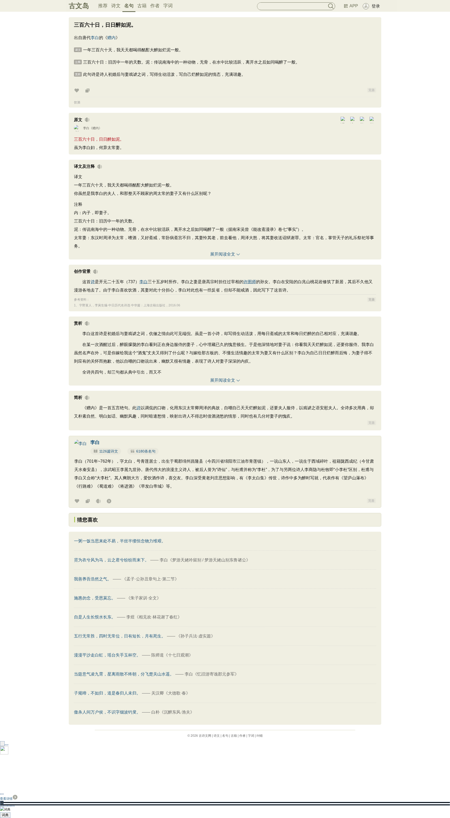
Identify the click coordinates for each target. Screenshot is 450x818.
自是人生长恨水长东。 (95, 617)
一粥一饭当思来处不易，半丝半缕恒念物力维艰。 (120, 541)
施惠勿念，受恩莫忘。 (95, 598)
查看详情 (6, 799)
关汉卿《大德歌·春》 (170, 693)
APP (353, 6)
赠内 (111, 37)
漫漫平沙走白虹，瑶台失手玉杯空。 (107, 655)
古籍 (142, 5)
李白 (95, 37)
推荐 (103, 5)
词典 (5, 815)
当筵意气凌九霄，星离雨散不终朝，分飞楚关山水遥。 (124, 674)
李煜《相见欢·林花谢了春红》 (154, 617)
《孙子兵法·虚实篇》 (195, 636)
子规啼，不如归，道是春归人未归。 (107, 693)
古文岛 (79, 6)
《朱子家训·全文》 (143, 598)
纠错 (260, 736)
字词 (168, 5)
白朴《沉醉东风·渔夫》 (172, 712)
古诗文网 (205, 736)
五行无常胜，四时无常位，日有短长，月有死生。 (120, 636)
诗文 (116, 5)
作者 (155, 5)
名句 (129, 5)
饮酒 (77, 102)
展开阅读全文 (222, 254)
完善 (371, 90)
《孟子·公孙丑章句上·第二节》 (150, 579)
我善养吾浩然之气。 (92, 579)
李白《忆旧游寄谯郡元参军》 (212, 674)
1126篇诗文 (108, 451)
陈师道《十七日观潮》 (172, 655)
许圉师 (249, 282)
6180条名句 (145, 451)
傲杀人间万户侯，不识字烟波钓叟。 (107, 712)
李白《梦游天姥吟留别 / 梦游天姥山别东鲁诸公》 (205, 560)
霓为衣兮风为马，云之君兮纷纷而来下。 (111, 560)
